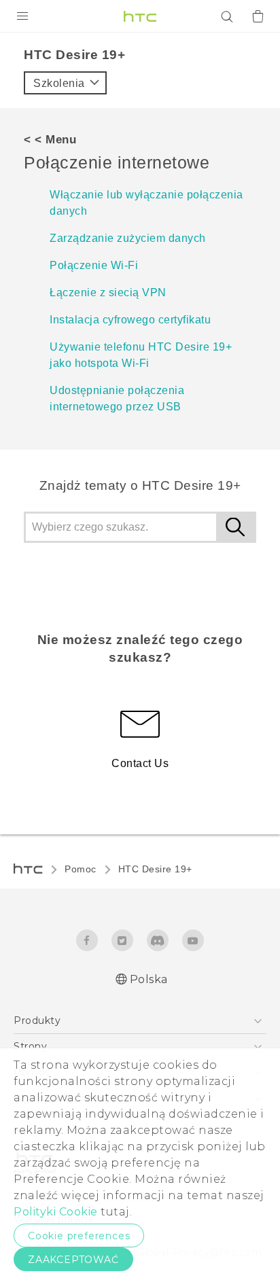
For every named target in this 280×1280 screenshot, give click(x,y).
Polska (149, 979)
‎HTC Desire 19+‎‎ (155, 869)
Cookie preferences (79, 1236)
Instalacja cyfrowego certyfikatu (130, 319)
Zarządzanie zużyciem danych (128, 238)
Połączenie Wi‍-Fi (94, 265)
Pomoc (81, 869)
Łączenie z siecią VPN (108, 292)
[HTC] (140, 16)
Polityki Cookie (56, 1211)
